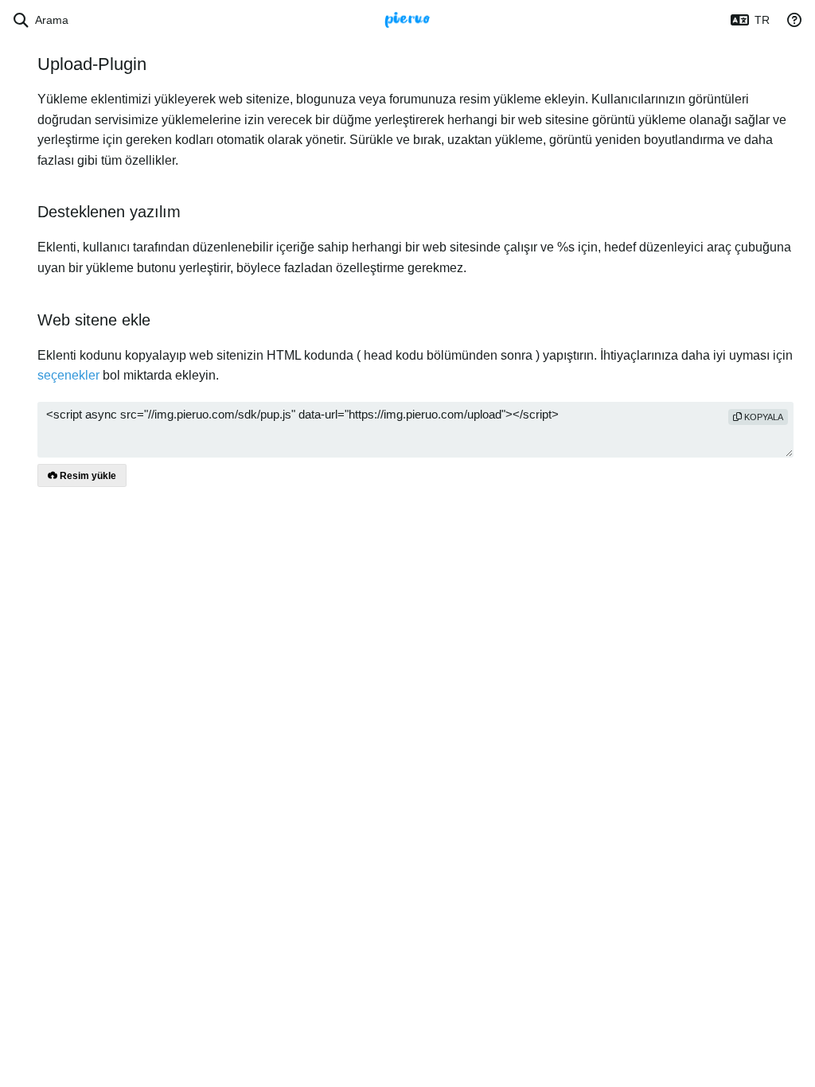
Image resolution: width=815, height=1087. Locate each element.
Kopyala (762, 417)
